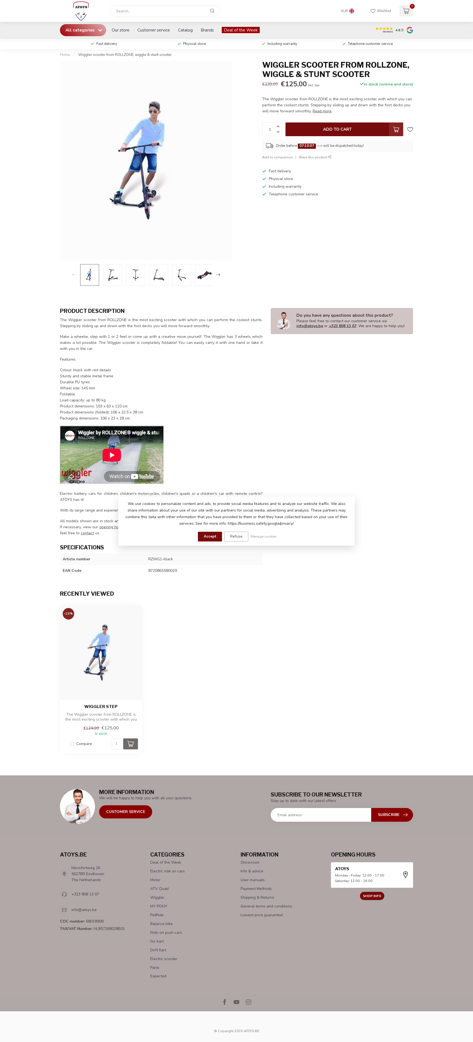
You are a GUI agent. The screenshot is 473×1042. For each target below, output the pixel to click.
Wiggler (157, 897)
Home (65, 54)
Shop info (372, 896)
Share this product (313, 157)
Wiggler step (101, 706)
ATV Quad (159, 888)
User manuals (253, 880)
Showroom (250, 862)
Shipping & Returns (257, 897)
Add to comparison (277, 157)
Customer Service (125, 811)
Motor (155, 880)
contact (87, 533)
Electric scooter (163, 958)
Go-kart (157, 941)
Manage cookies (264, 536)
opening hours (111, 527)
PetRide (157, 915)
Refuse (236, 536)
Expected (158, 976)
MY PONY (158, 906)
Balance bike (161, 923)
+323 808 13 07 (342, 326)
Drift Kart (158, 950)
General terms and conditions (266, 906)
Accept (210, 536)
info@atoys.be (309, 326)
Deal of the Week (241, 30)
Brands (207, 30)
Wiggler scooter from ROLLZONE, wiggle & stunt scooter (125, 54)
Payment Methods (256, 888)
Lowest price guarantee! (262, 915)
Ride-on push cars (166, 932)
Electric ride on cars (167, 871)
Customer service (153, 30)
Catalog (185, 30)
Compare (84, 744)
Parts (154, 967)
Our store (120, 30)
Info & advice (252, 871)
